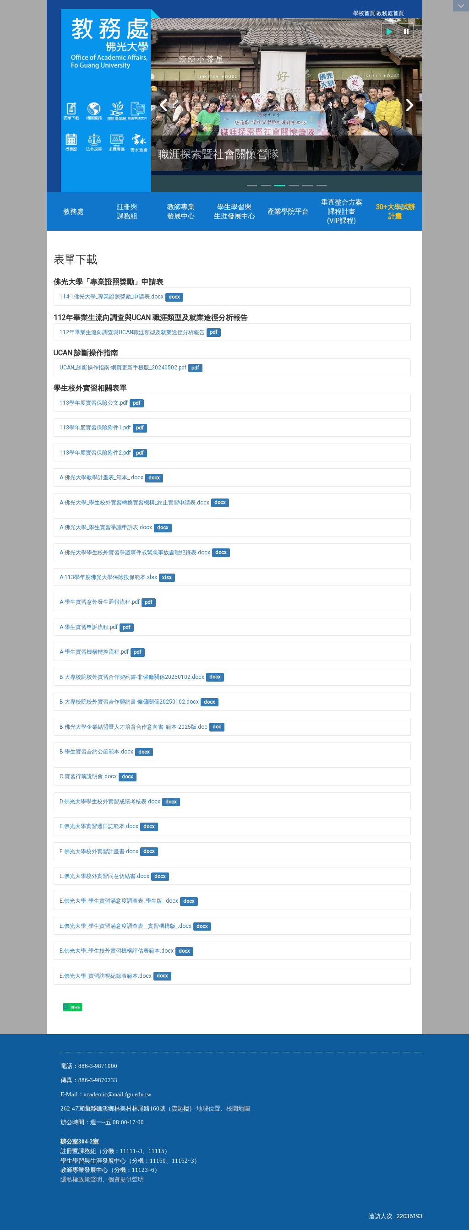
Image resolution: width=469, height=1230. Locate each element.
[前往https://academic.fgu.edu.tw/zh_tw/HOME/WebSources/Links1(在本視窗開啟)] (93, 111)
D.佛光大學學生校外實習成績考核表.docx (110, 801)
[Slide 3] (279, 185)
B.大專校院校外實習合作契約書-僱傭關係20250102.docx (129, 702)
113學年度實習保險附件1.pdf (95, 427)
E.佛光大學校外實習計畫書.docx (99, 851)
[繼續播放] (389, 31)
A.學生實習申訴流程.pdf (89, 627)
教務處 (73, 211)
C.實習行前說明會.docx (88, 776)
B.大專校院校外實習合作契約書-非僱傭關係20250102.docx (132, 677)
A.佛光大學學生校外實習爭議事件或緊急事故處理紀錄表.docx (135, 552)
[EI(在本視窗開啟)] (116, 141)
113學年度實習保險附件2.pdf (95, 453)
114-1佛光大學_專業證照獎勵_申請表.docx (112, 296)
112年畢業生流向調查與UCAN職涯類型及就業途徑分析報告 (132, 332)
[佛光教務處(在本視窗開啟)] (106, 43)
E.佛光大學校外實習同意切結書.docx (104, 876)
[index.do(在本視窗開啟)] (127, 111)
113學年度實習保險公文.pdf (94, 403)
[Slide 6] (321, 185)
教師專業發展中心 (181, 211)
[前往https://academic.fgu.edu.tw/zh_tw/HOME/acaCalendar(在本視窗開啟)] (71, 141)
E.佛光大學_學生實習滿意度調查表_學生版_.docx (119, 901)
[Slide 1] (252, 185)
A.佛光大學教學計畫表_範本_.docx (101, 477)
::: (348, 13)
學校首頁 (364, 13)
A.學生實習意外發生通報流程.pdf (100, 602)
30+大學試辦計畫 (395, 211)
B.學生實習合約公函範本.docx (96, 751)
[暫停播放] (406, 31)
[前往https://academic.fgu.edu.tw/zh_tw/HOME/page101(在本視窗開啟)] (93, 141)
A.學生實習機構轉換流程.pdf (94, 652)
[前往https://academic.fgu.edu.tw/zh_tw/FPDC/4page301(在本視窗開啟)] (139, 141)
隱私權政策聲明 (81, 1179)
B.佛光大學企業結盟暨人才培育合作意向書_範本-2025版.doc (133, 727)
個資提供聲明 (126, 1179)
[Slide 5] (307, 185)
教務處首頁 (390, 13)
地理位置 (208, 1108)
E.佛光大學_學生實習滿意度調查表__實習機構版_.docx (125, 926)
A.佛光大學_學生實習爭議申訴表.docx (106, 527)
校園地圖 (238, 1108)
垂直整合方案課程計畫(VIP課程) (341, 211)
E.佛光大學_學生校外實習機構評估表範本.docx (117, 951)
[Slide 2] (266, 185)
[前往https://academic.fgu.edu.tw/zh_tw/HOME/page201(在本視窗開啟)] (71, 111)
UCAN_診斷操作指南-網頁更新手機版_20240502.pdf (123, 367)
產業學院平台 (288, 211)
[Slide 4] (294, 185)
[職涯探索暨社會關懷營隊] (286, 94)
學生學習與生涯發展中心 (234, 211)
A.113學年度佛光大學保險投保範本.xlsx (108, 577)
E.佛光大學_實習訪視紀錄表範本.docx (106, 976)
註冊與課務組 (127, 211)
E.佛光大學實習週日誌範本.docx (99, 826)
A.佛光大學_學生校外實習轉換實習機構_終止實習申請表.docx (134, 502)
